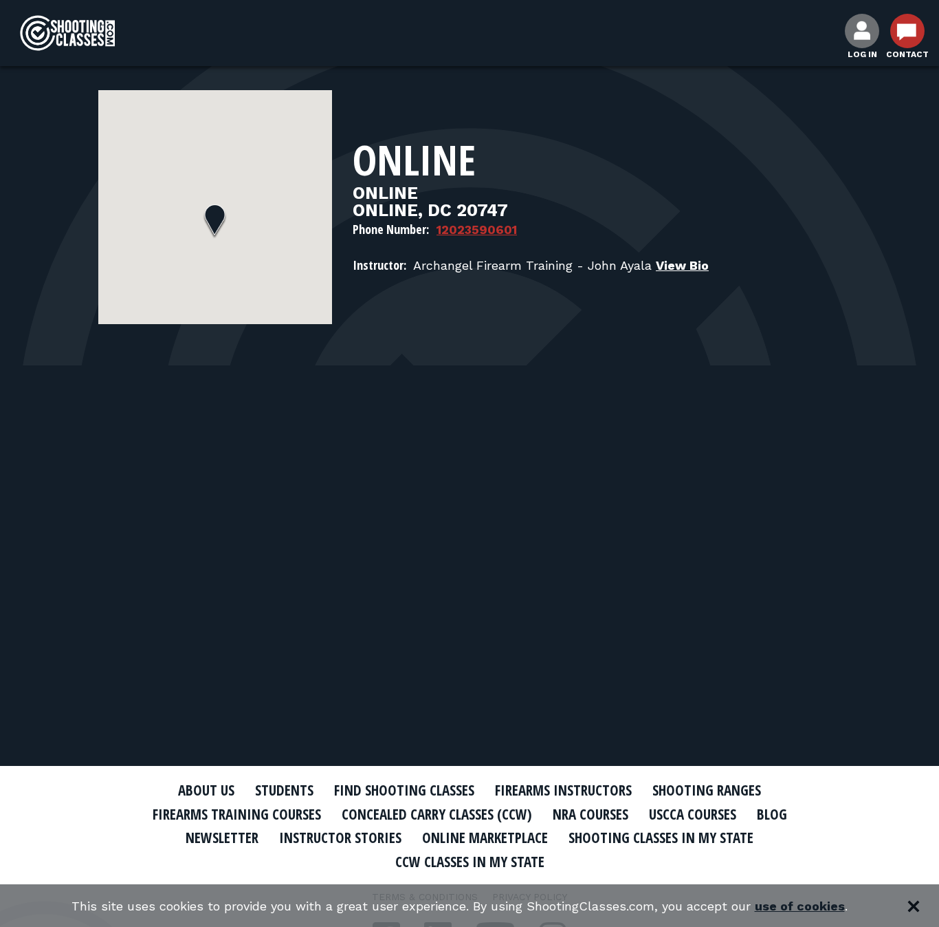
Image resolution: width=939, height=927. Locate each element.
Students (284, 790)
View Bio (682, 265)
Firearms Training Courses (237, 814)
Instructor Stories (340, 837)
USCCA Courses (692, 814)
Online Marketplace (485, 837)
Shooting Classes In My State (660, 837)
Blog (772, 814)
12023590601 (477, 229)
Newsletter (222, 837)
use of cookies (800, 906)
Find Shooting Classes (404, 790)
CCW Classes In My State (469, 861)
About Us (206, 790)
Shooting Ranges (706, 790)
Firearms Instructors (563, 790)
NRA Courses (590, 814)
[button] (215, 221)
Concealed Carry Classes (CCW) (437, 814)
